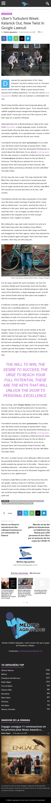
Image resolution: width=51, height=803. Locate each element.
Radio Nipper (6, 682)
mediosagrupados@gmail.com (30, 651)
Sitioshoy (4, 702)
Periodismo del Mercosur (10, 678)
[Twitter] (10, 38)
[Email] (22, 38)
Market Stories (38, 501)
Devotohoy (5, 694)
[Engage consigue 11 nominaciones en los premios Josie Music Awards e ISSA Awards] (25, 760)
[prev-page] (24, 602)
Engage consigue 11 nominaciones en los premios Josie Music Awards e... (23, 728)
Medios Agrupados (10, 32)
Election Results (16, 501)
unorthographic (43, 152)
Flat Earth (27, 501)
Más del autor (35, 573)
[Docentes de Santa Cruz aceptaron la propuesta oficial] (42, 583)
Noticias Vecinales (8, 709)
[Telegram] (28, 38)
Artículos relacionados (19, 573)
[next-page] (27, 602)
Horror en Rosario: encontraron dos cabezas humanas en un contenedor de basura (11, 530)
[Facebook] (4, 38)
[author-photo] (25, 553)
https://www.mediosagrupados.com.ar (26, 565)
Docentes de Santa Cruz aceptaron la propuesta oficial (40, 591)
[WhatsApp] (16, 38)
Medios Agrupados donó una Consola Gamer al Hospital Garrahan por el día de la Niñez (24, 593)
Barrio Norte (5, 698)
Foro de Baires (6, 686)
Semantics (11, 127)
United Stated (28, 503)
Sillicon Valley (16, 503)
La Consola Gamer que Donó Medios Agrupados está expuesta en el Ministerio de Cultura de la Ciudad (8, 594)
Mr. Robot (6, 503)
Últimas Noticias (7, 670)
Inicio (3, 9)
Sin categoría (11, 9)
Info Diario (5, 705)
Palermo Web (6, 690)
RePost (4, 674)
